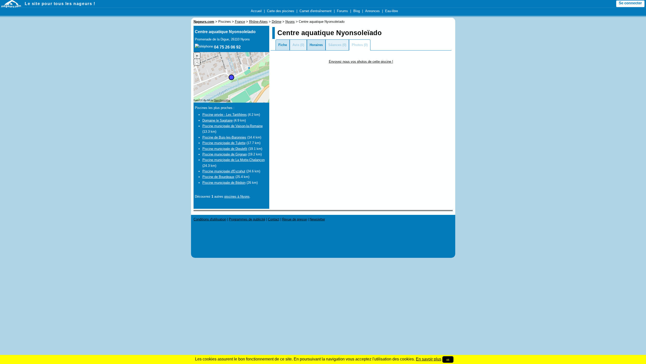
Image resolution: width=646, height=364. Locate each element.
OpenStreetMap (222, 100)
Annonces (372, 11)
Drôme (276, 22)
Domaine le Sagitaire (217, 120)
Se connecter (630, 3)
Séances (334, 45)
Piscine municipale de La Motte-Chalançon (233, 160)
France (240, 22)
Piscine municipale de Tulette (224, 143)
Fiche (282, 45)
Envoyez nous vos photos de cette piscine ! (361, 61)
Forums (342, 11)
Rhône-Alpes (258, 22)
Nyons (290, 22)
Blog (356, 11)
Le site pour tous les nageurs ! (60, 4)
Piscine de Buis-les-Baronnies (224, 137)
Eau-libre (391, 11)
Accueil (256, 11)
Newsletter (317, 219)
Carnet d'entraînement (316, 11)
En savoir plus (428, 359)
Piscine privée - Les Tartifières (224, 115)
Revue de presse (294, 219)
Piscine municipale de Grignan (224, 154)
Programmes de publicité (247, 219)
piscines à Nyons (237, 196)
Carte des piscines (280, 11)
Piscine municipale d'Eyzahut (223, 171)
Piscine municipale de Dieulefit (224, 149)
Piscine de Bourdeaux (218, 177)
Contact (273, 219)
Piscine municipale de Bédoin (224, 183)
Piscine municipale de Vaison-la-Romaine (232, 126)
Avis (295, 45)
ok (447, 359)
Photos (357, 45)
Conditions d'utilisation (210, 219)
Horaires (316, 45)
